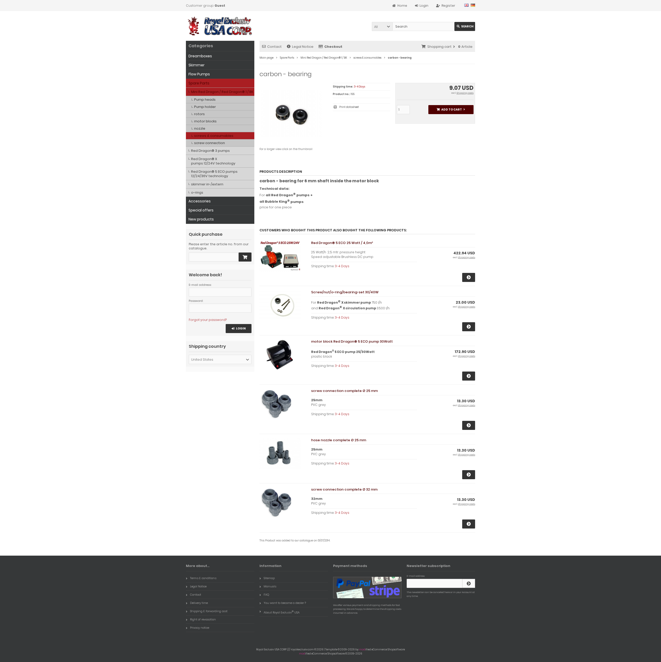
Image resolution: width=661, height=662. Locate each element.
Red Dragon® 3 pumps (210, 150)
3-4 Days (359, 87)
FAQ (266, 595)
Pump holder (205, 106)
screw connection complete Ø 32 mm (344, 489)
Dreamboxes (200, 56)
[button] (382, 26)
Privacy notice (199, 628)
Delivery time (199, 603)
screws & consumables (213, 135)
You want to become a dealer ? (285, 603)
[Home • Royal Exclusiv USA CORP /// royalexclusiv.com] (220, 26)
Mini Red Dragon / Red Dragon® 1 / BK (222, 91)
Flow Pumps (199, 74)
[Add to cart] (245, 257)
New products (201, 219)
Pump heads (205, 99)
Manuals (270, 586)
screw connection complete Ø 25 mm (344, 390)
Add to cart (451, 110)
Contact (274, 46)
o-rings (197, 192)
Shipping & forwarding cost (208, 611)
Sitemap (269, 578)
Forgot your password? (208, 320)
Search (465, 26)
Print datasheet (349, 107)
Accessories (199, 201)
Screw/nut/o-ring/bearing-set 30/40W (345, 292)
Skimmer (196, 65)
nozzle (199, 128)
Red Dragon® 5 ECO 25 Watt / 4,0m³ (342, 242)
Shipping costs (465, 92)
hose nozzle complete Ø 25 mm (338, 440)
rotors (199, 114)
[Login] (468, 583)
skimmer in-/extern (207, 184)
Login (239, 328)
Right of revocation (203, 619)
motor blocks (205, 121)
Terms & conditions (203, 578)
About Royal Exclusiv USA (282, 612)
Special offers (201, 210)
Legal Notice (302, 46)
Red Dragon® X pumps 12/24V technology (213, 161)
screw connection (209, 142)
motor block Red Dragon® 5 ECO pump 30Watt (352, 341)
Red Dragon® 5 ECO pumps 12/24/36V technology (214, 173)
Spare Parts (198, 83)
